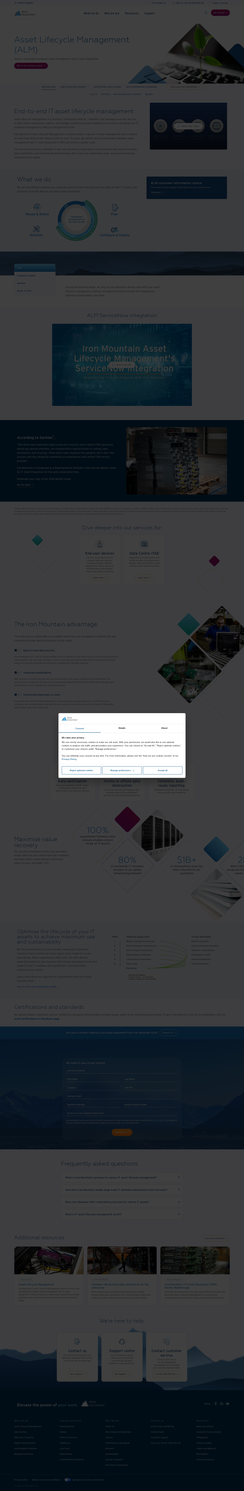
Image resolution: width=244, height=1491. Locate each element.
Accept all (163, 770)
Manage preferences (120, 770)
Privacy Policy (69, 759)
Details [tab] (122, 728)
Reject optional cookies (81, 770)
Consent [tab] (79, 728)
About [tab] (164, 728)
